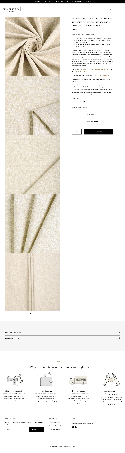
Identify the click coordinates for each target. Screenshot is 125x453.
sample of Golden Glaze (101, 75)
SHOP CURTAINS (92, 121)
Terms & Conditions (54, 429)
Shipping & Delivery (54, 422)
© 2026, (51, 446)
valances (106, 69)
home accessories (81, 71)
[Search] (115, 9)
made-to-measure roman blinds (93, 69)
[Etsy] (76, 427)
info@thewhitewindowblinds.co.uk (82, 423)
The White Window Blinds (59, 446)
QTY (73, 126)
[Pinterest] (73, 427)
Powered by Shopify (71, 446)
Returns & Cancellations (56, 426)
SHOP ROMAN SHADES (92, 114)
